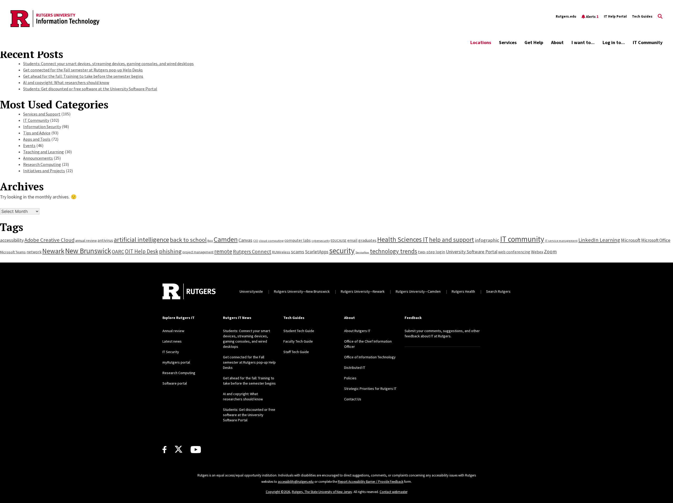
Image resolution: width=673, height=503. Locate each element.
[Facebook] (164, 449)
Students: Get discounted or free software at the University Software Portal (90, 88)
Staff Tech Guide (296, 351)
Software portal (174, 383)
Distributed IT (354, 367)
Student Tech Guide (298, 330)
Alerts (592, 16)
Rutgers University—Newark (363, 291)
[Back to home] (189, 291)
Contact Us (352, 399)
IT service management (561, 241)
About (557, 42)
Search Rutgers (498, 291)
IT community (522, 239)
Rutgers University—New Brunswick (302, 291)
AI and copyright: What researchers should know (66, 82)
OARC (118, 251)
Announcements (38, 158)
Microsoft (630, 240)
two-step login (431, 251)
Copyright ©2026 (278, 492)
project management (197, 252)
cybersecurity (321, 240)
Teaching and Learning (43, 151)
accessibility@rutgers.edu (296, 481)
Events (29, 145)
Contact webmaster (393, 492)
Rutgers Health (463, 291)
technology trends (393, 251)
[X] (178, 449)
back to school (188, 239)
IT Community (647, 42)
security (342, 250)
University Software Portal (471, 252)
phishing (170, 251)
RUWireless (281, 252)
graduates (367, 240)
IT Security (170, 351)
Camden (226, 239)
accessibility (12, 240)
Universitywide (251, 291)
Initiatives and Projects (44, 170)
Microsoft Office (655, 240)
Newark (53, 251)
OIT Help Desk (141, 251)
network (34, 251)
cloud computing (271, 240)
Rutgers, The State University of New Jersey (322, 492)
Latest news (172, 341)
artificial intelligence (141, 239)
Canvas (245, 240)
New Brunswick (88, 250)
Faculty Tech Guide (298, 341)
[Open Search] (660, 16)
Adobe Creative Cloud (49, 240)
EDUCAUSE (338, 240)
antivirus (105, 240)
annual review (86, 240)
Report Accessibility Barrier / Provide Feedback (370, 481)
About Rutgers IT (357, 330)
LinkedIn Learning (599, 240)
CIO (255, 241)
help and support (451, 239)
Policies (350, 378)
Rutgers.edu (566, 16)
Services (508, 42)
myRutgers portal (176, 362)
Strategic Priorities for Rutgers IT (370, 388)
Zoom (550, 251)
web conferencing (514, 251)
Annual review (173, 330)
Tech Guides (642, 16)
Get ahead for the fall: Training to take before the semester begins (83, 76)
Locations (480, 42)
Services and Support (41, 114)
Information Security (42, 126)
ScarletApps (316, 252)
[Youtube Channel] (196, 449)
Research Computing (42, 164)
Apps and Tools (36, 139)
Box (210, 240)
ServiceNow (362, 252)
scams (297, 252)
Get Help (533, 42)
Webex (537, 251)
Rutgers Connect (252, 251)
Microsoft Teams (13, 252)
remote (223, 251)
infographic (487, 240)
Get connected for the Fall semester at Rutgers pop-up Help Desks (83, 69)
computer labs (297, 240)
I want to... (583, 42)
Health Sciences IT (402, 239)
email (352, 240)
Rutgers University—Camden (418, 291)
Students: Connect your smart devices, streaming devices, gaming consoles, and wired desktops (108, 63)
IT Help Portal (615, 16)
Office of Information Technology (370, 357)
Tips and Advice (36, 132)
